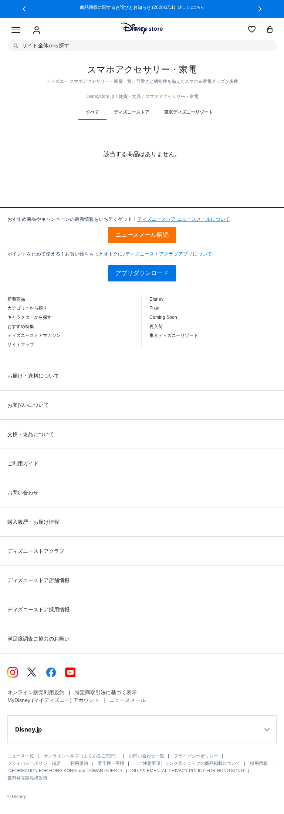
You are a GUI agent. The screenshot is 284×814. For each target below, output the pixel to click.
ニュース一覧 (20, 756)
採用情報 (259, 763)
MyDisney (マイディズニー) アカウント (53, 700)
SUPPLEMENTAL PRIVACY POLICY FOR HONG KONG (188, 770)
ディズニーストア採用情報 (38, 609)
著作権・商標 (111, 763)
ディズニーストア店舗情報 (38, 580)
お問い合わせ (22, 493)
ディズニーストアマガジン (34, 335)
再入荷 (156, 326)
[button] (24, 8)
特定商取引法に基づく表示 (106, 692)
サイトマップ (20, 344)
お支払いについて (28, 405)
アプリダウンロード (142, 273)
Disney (156, 299)
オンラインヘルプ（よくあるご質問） (81, 756)
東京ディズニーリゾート (173, 335)
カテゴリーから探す (27, 308)
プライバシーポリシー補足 (34, 763)
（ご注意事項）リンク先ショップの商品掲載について (187, 763)
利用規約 (79, 763)
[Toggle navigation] (16, 30)
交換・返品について (30, 434)
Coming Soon (163, 317)
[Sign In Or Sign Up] (36, 30)
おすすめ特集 (20, 326)
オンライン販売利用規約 (35, 692)
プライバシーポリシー (196, 756)
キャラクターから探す (29, 317)
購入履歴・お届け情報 (33, 522)
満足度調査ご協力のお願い (38, 639)
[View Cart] (270, 30)
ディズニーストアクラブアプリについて (168, 254)
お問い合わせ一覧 (146, 756)
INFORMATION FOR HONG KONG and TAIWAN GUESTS (64, 770)
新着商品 (16, 299)
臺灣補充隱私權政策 (27, 778)
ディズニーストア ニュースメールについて (183, 219)
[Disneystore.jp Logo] (142, 28)
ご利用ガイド (22, 463)
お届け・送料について (33, 376)
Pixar (154, 308)
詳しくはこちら (191, 7)
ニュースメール (127, 700)
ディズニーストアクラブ (35, 551)
